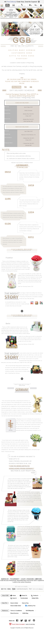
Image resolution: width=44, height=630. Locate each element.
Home (14, 595)
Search (14, 598)
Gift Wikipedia (30, 610)
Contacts (35, 595)
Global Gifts (35, 598)
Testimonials (24, 598)
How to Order (14, 603)
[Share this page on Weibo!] (29, 620)
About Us (24, 595)
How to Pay (25, 603)
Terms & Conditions (16, 610)
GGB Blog (25, 613)
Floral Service (14, 613)
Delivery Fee (31, 605)
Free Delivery (11, 2)
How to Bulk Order (15, 605)
